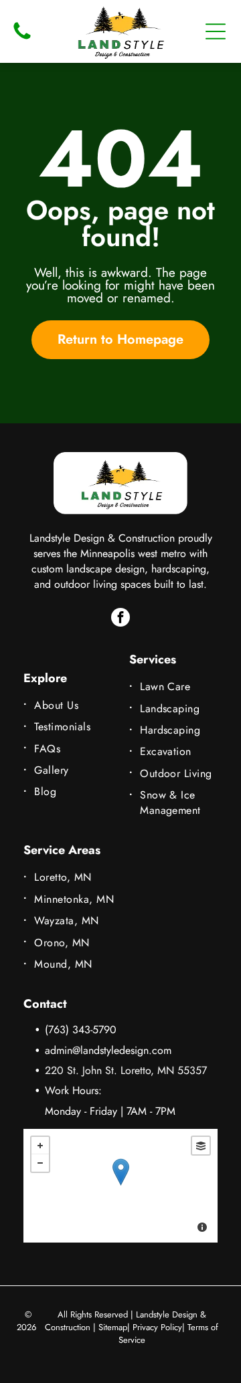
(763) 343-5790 (80, 1029)
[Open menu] (216, 31)
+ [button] (40, 1145)
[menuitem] (68, 705)
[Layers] (201, 1145)
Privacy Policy (157, 1327)
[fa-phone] (22, 38)
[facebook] (120, 619)
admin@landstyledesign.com (108, 1050)
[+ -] (120, 1186)
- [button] (40, 1163)
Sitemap (112, 1327)
